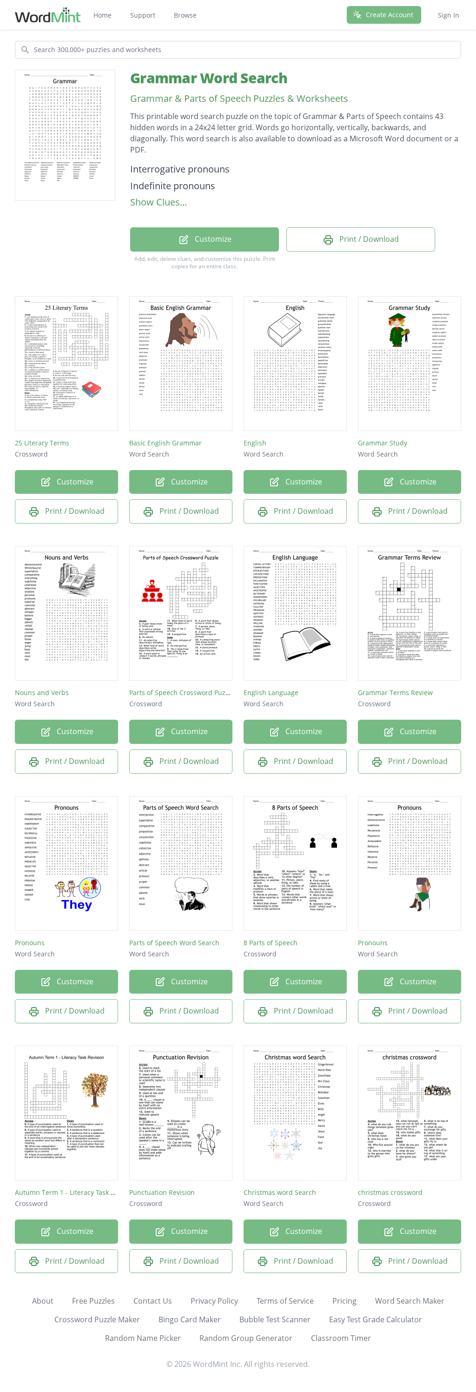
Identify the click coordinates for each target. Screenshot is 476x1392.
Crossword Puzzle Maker (97, 1319)
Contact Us (152, 1301)
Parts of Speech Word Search (174, 942)
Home (102, 15)
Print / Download (368, 239)
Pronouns (30, 942)
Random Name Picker (143, 1338)
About (42, 1301)
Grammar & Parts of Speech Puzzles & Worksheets (239, 98)
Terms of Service (285, 1301)
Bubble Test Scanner (275, 1319)
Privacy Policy (214, 1301)
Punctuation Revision (162, 1192)
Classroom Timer (341, 1338)
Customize (212, 239)
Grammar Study (382, 442)
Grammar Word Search (208, 77)
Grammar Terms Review (395, 692)
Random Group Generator (245, 1338)
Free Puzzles (93, 1301)
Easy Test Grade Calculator (375, 1319)
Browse (185, 15)
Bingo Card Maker (190, 1319)
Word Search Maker (409, 1301)
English (255, 442)
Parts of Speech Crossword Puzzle (181, 692)
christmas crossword (390, 1192)
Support (142, 15)
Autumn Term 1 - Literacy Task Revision (76, 1192)
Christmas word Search (280, 1192)
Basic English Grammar (165, 442)
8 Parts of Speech (271, 942)
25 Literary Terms (42, 442)
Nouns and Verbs (42, 692)
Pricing (344, 1301)
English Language (271, 692)
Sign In (448, 15)
